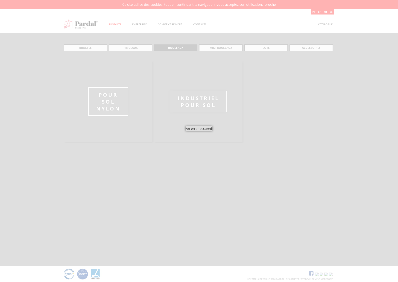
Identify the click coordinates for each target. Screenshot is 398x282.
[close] (215, 136)
